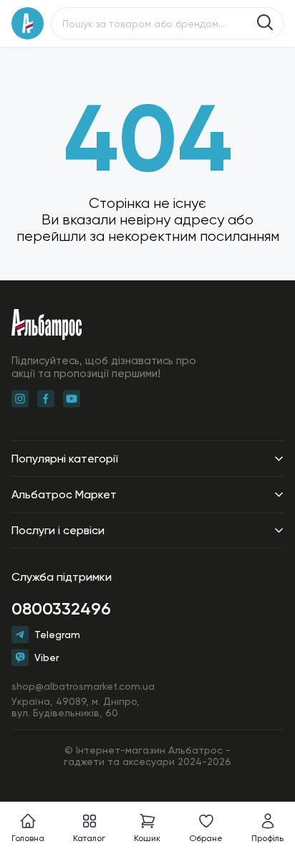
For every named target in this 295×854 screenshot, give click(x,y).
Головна (27, 838)
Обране (206, 838)
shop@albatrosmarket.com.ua (83, 686)
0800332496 (61, 608)
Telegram (57, 634)
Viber (46, 657)
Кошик (147, 838)
